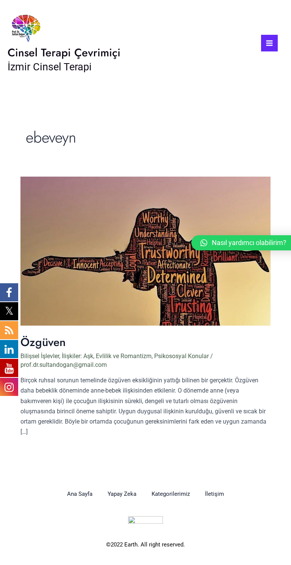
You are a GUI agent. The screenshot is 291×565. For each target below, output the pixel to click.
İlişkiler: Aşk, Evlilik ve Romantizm (107, 356)
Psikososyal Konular (181, 356)
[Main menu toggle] (269, 43)
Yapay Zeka (122, 493)
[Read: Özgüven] (145, 250)
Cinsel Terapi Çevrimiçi (64, 53)
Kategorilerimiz (171, 493)
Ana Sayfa (79, 493)
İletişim (214, 493)
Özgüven (43, 342)
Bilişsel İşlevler (39, 356)
